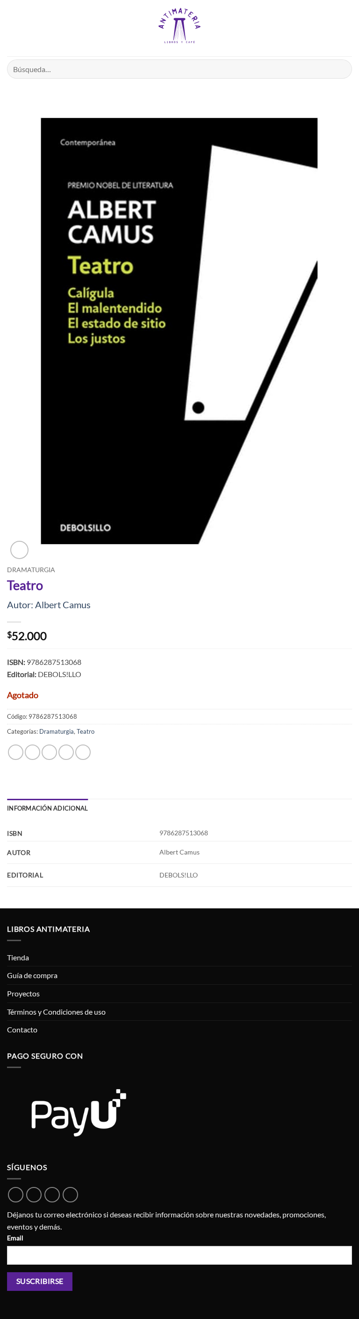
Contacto (22, 1029)
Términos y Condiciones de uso (56, 1011)
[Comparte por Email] (66, 752)
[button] (12, 27)
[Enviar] (341, 69)
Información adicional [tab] (47, 808)
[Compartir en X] (49, 752)
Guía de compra (32, 975)
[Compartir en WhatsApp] (15, 752)
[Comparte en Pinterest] (83, 752)
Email (15, 1238)
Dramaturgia (31, 570)
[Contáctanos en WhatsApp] (15, 1194)
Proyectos (23, 993)
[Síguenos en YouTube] (70, 1194)
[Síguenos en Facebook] (34, 1194)
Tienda (18, 957)
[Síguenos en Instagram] (52, 1194)
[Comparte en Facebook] (32, 752)
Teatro (85, 731)
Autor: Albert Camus (49, 604)
